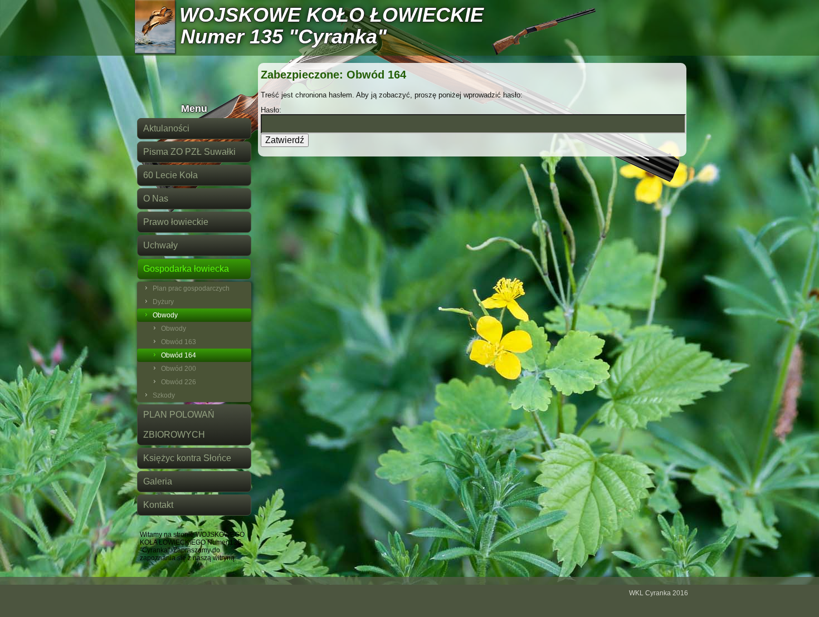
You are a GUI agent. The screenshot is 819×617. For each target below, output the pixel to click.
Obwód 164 (178, 355)
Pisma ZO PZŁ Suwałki (189, 151)
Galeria (157, 481)
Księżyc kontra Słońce (187, 458)
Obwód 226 (178, 382)
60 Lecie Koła (170, 175)
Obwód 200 (178, 369)
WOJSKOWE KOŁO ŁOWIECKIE (331, 14)
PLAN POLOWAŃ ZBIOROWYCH (178, 424)
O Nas (155, 198)
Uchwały (160, 245)
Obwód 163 (178, 342)
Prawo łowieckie (175, 222)
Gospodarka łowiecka (186, 268)
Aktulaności (166, 128)
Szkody (164, 395)
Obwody (165, 315)
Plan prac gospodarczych (191, 288)
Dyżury (163, 302)
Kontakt (158, 505)
